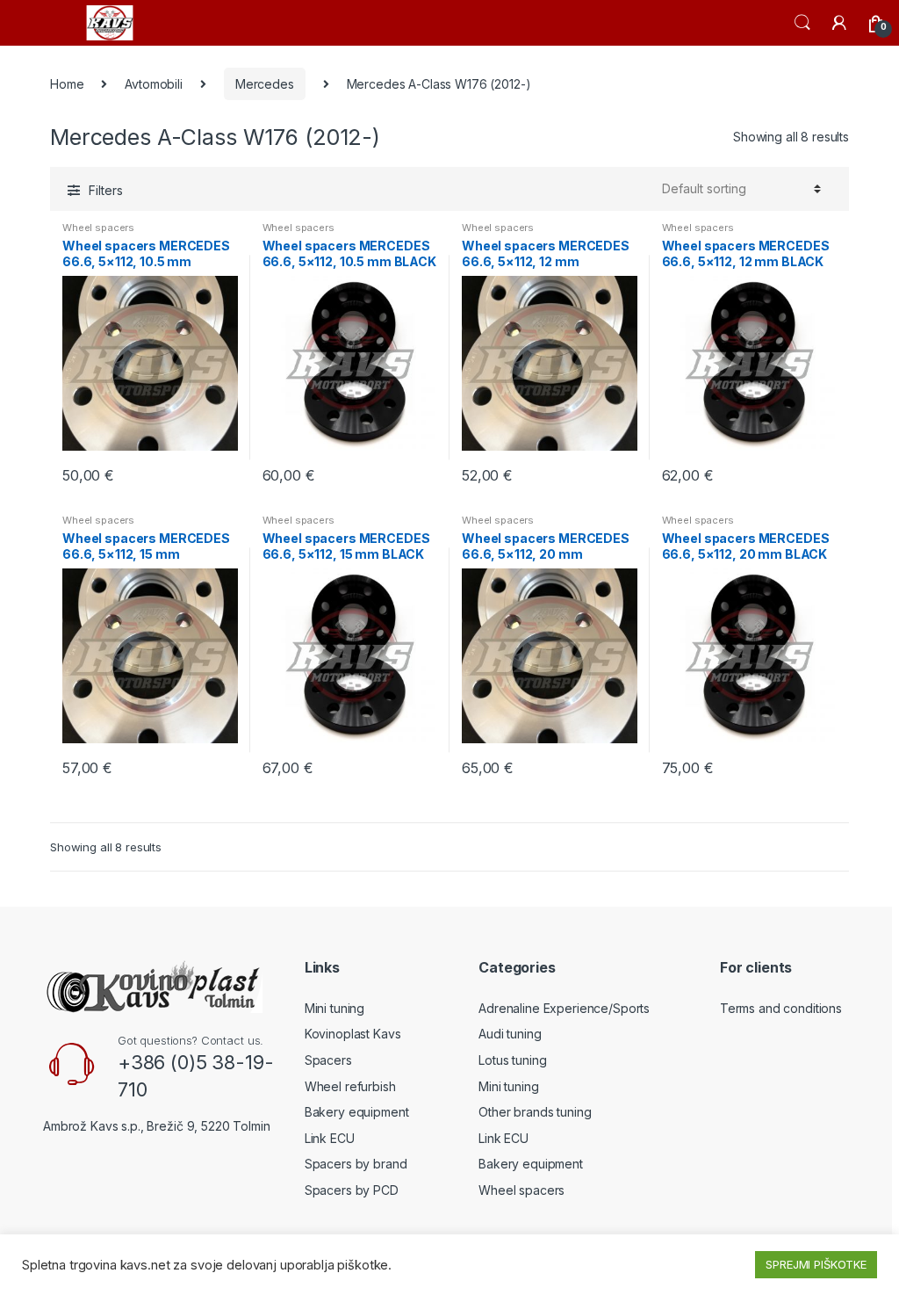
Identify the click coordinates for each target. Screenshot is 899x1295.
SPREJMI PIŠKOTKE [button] (816, 1264)
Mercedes (264, 83)
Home (66, 83)
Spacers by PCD (352, 1190)
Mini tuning (334, 1008)
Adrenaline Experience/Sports (564, 1008)
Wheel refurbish (350, 1086)
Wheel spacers (98, 227)
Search (802, 23)
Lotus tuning (512, 1060)
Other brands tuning (534, 1111)
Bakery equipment (357, 1111)
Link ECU (330, 1138)
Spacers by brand (356, 1163)
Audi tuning (509, 1033)
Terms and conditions (781, 1008)
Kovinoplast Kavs (353, 1033)
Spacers (328, 1060)
